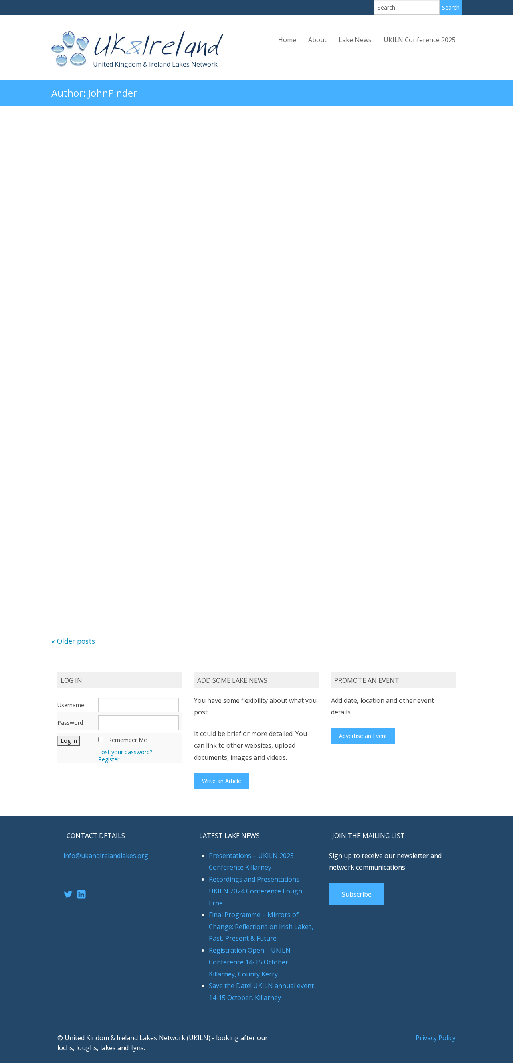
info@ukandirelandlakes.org (105, 855)
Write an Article (221, 781)
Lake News (355, 39)
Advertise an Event (363, 736)
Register (108, 759)
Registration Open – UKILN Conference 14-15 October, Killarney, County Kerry (250, 962)
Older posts (73, 641)
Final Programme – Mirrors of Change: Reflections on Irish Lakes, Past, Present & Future (261, 926)
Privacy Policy (436, 1037)
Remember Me (127, 740)
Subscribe (357, 894)
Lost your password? (125, 752)
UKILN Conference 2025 (420, 39)
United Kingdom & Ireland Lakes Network (155, 64)
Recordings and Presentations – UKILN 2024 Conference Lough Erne (257, 891)
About (317, 39)
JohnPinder (112, 92)
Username (70, 705)
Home (287, 39)
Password (70, 722)
